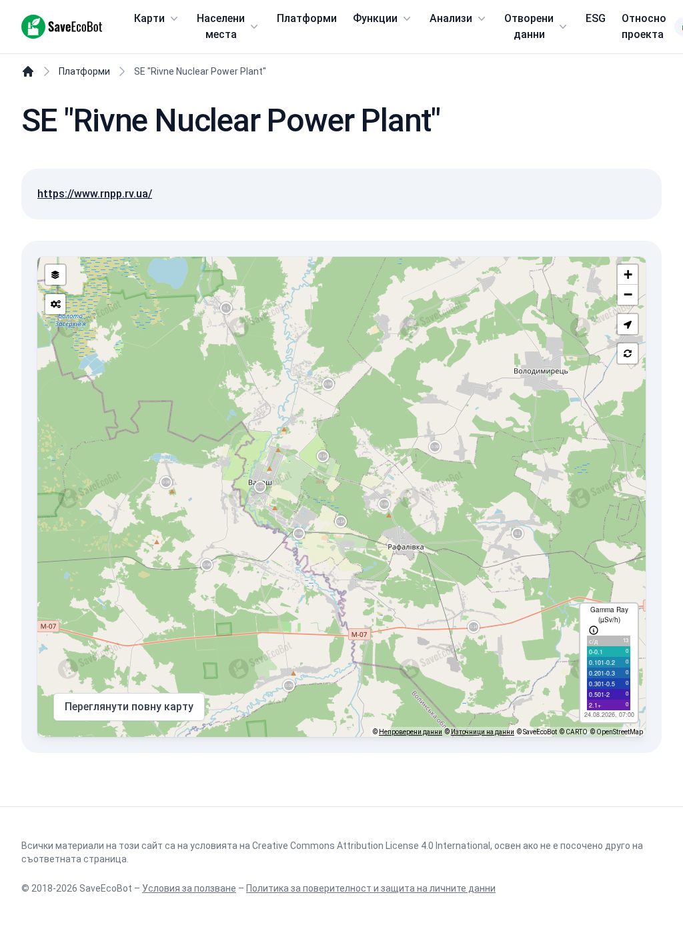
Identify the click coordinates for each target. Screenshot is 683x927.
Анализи (451, 18)
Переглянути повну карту (129, 706)
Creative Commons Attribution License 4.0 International (371, 845)
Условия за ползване (189, 888)
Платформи (307, 18)
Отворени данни (529, 26)
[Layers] (55, 275)
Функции (375, 18)
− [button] (628, 294)
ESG (596, 18)
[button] (628, 324)
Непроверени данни (410, 732)
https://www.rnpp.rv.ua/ (94, 193)
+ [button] (628, 274)
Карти (149, 18)
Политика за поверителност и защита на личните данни (371, 888)
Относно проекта (644, 26)
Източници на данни (482, 732)
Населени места (221, 26)
